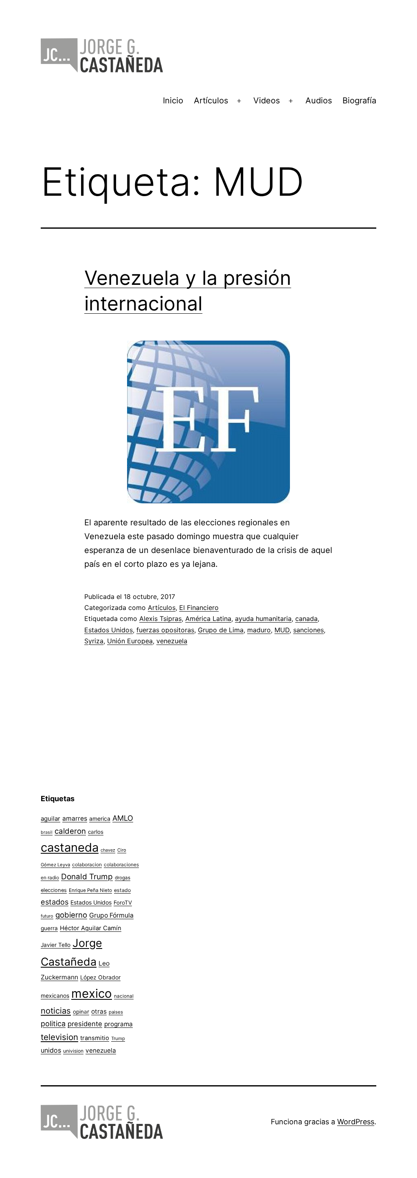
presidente (85, 1024)
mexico (91, 993)
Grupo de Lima (221, 630)
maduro (259, 630)
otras (99, 1011)
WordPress (355, 1121)
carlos (95, 831)
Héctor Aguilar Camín (90, 928)
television (59, 1037)
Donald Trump (87, 876)
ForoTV (123, 902)
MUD (282, 630)
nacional (124, 996)
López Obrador (100, 977)
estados (54, 901)
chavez (108, 850)
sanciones (308, 630)
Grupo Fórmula (111, 915)
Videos (266, 100)
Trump (118, 1038)
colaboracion (87, 864)
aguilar (50, 818)
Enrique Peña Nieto (90, 890)
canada (306, 618)
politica (53, 1023)
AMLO (122, 817)
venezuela (171, 641)
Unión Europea (130, 641)
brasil (47, 832)
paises (116, 1012)
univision (73, 1051)
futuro (47, 916)
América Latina (208, 618)
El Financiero (199, 607)
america (99, 818)
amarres (74, 818)
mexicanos (55, 995)
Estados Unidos (108, 630)
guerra (49, 928)
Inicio (173, 100)
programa (118, 1024)
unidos (51, 1050)
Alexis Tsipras (160, 618)
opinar (81, 1011)
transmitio (94, 1038)
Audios (318, 100)
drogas (122, 878)
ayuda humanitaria (263, 618)
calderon (70, 831)
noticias (56, 1011)
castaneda (70, 847)
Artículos (211, 100)
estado (122, 890)
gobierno (71, 915)
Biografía (359, 100)
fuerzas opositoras (165, 630)
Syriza (93, 641)
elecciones (54, 890)
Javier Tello (55, 945)
